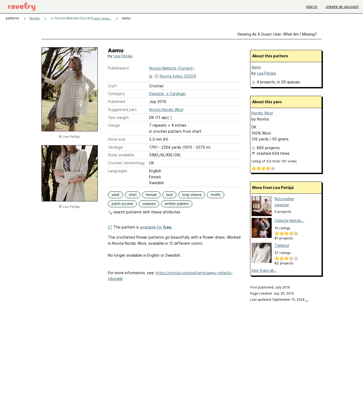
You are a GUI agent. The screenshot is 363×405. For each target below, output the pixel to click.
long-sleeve (191, 195)
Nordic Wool (262, 113)
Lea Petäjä (122, 56)
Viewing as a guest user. (277, 34)
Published (116, 101)
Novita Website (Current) (82, 18)
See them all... (264, 270)
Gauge (114, 125)
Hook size (116, 139)
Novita (34, 18)
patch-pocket (122, 204)
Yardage (115, 147)
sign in (311, 6)
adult (115, 195)
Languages (117, 171)
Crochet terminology (126, 163)
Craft (112, 86)
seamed (148, 204)
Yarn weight (118, 117)
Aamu (256, 67)
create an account (342, 6)
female (151, 195)
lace (169, 195)
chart (133, 195)
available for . (156, 227)
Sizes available (121, 155)
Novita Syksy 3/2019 (178, 76)
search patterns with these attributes (146, 212)
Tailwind (282, 245)
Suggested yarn (122, 109)
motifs (216, 195)
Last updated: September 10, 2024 (279, 299)
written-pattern (177, 204)
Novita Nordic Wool (166, 109)
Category (116, 93)
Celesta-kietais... (290, 220)
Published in (118, 68)
